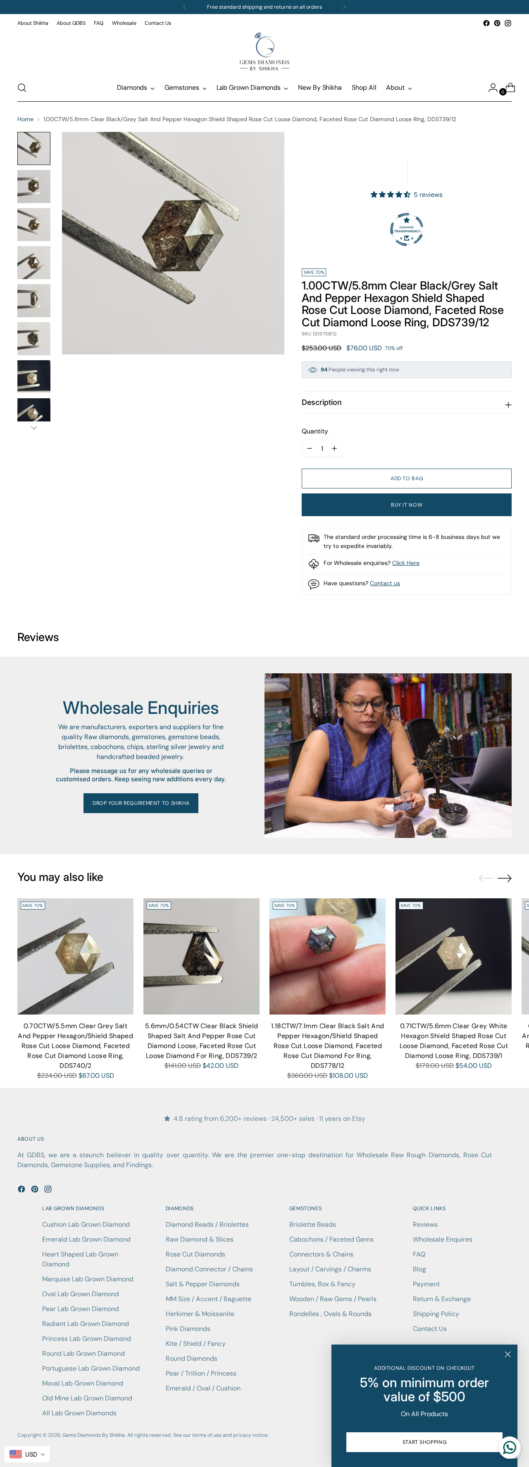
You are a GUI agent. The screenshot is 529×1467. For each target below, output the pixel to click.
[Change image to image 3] (33, 224)
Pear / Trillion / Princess (201, 1373)
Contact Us (430, 1328)
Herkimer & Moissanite (200, 1313)
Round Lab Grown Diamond (83, 1353)
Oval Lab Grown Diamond (80, 1294)
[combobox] (27, 1454)
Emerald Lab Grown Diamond (86, 1239)
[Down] (33, 427)
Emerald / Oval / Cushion (203, 1388)
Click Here (405, 563)
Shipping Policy (436, 1313)
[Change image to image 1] (33, 148)
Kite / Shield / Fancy (196, 1343)
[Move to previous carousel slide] (486, 878)
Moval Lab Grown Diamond (82, 1383)
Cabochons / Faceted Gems (331, 1239)
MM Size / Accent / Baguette (208, 1299)
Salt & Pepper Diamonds (203, 1284)
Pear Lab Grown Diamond (80, 1308)
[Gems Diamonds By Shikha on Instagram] (508, 23)
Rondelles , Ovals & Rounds (330, 1313)
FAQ (419, 1254)
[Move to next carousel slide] (505, 878)
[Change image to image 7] (33, 376)
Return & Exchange (442, 1299)
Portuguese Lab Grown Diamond (91, 1368)
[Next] (344, 7)
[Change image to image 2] (33, 186)
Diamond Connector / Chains (209, 1269)
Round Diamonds (191, 1358)
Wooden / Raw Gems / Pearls (332, 1299)
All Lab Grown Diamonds (79, 1413)
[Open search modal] (22, 87)
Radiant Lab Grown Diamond (85, 1323)
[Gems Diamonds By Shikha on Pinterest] (497, 23)
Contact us (385, 583)
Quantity (315, 431)
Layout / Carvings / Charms (330, 1269)
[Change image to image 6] (33, 338)
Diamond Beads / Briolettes (207, 1224)
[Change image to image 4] (33, 262)
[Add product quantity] (309, 448)
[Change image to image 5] (33, 300)
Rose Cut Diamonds (195, 1254)
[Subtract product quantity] (334, 448)
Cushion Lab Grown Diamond (86, 1224)
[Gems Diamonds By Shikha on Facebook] (486, 23)
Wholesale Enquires (442, 1239)
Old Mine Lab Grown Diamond (87, 1398)
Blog (419, 1269)
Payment (426, 1284)
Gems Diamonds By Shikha (93, 1435)
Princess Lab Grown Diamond (86, 1338)
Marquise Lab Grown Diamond (87, 1279)
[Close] (507, 1354)
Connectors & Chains (321, 1254)
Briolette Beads (312, 1224)
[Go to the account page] (489, 87)
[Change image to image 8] (33, 414)
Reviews (425, 1224)
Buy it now (406, 505)
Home (25, 119)
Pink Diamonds (188, 1328)
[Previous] (185, 7)
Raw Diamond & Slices (200, 1239)
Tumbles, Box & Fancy (322, 1284)
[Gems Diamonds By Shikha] (264, 51)
